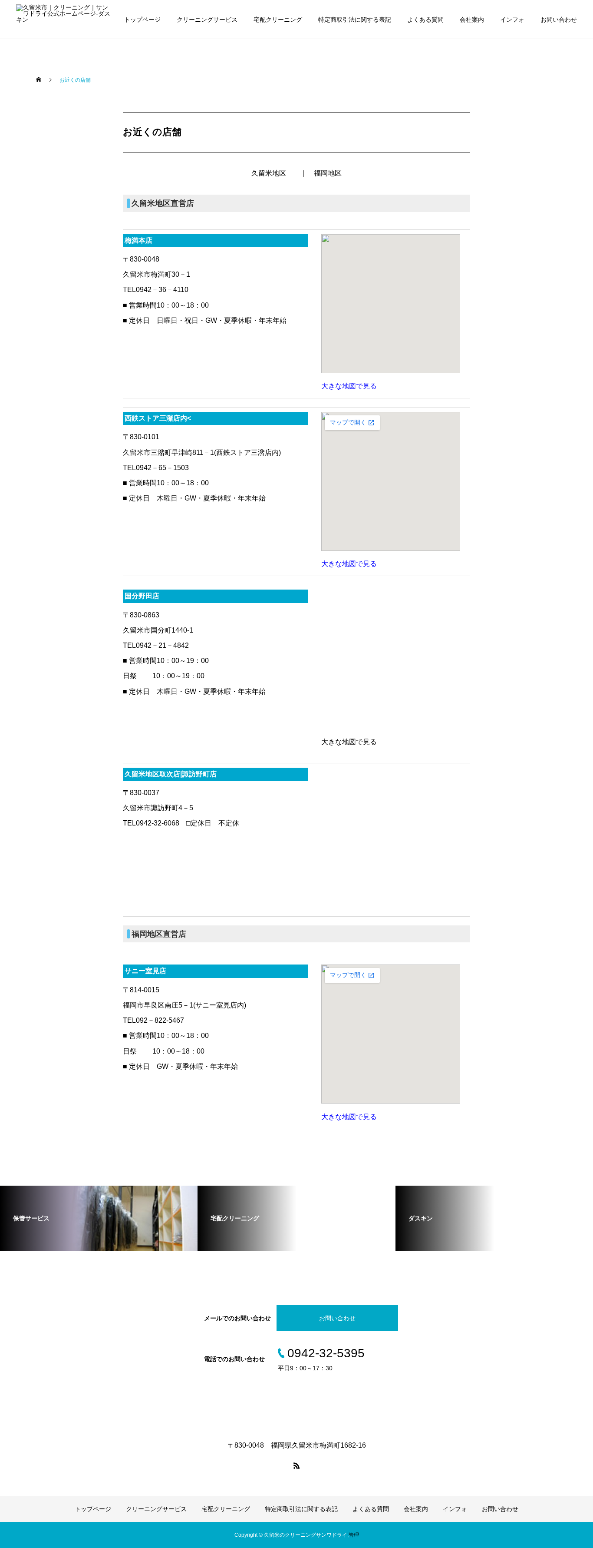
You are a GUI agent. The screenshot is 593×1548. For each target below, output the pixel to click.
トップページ (142, 19)
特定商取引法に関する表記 (354, 19)
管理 (354, 1535)
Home (35, 77)
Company (40, 155)
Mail (32, 129)
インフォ (512, 19)
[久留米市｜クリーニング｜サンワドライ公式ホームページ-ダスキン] (64, 19)
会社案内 (472, 19)
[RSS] (296, 1465)
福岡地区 (328, 173)
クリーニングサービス (207, 19)
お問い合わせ (558, 19)
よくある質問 (425, 19)
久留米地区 (268, 173)
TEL (32, 103)
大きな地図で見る (349, 386)
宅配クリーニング (278, 19)
